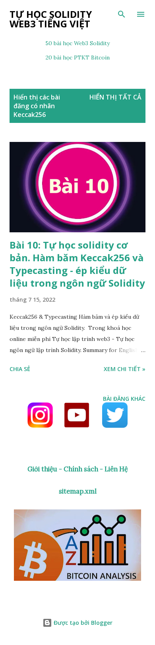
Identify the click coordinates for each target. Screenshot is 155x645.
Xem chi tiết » (124, 369)
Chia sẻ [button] (20, 369)
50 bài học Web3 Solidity (77, 43)
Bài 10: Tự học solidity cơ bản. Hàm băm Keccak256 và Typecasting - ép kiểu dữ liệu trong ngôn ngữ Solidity (77, 263)
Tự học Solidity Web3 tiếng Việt (51, 19)
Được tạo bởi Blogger (82, 622)
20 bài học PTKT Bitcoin (78, 57)
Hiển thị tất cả (115, 97)
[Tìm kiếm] (121, 14)
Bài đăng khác (124, 398)
